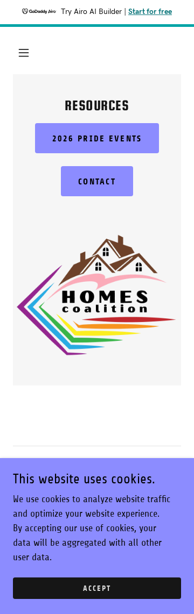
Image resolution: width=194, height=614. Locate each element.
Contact (97, 181)
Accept (97, 588)
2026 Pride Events (97, 138)
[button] (23, 52)
